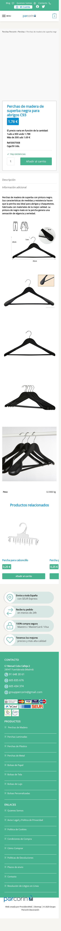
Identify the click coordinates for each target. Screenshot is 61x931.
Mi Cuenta (24, 6)
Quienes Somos (24, 3)
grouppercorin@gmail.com (25, 692)
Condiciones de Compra (19, 838)
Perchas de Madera (17, 727)
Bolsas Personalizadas (18, 793)
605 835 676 (16, 680)
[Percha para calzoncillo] (23, 535)
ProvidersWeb (26, 906)
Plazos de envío (15, 867)
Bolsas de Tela (14, 774)
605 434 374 (16, 686)
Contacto (42, 3)
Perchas (21, 31)
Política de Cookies (17, 829)
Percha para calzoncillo (15, 560)
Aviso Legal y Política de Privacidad (25, 819)
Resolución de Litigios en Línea (23, 886)
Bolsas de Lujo (14, 783)
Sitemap (37, 906)
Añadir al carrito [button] (24, 576)
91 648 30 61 (16, 674)
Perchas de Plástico (17, 746)
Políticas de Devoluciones (20, 857)
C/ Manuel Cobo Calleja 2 (17, 665)
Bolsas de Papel (15, 765)
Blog (8, 3)
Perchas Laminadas (17, 736)
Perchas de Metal (16, 755)
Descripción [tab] (9, 179)
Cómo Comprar (15, 848)
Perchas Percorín (9, 31)
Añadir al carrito (36, 161)
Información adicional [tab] (14, 187)
